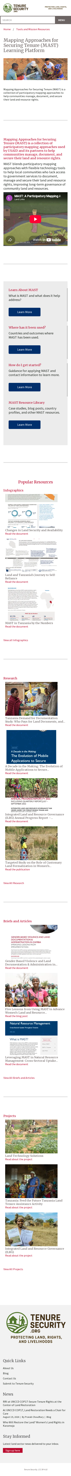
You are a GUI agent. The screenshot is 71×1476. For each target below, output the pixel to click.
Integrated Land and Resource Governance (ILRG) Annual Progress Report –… (34, 816)
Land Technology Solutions (24, 1155)
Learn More (24, 312)
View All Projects (13, 1269)
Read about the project (18, 1159)
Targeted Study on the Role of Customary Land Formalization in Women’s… (33, 864)
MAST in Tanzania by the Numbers (29, 623)
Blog (6, 1373)
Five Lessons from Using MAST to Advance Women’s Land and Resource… (35, 1010)
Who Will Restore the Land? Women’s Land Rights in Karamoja (33, 1424)
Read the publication (17, 869)
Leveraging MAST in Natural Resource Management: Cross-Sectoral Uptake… (31, 1059)
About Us (8, 1368)
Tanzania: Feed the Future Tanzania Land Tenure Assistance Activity (33, 1202)
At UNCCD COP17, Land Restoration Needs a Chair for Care (34, 1411)
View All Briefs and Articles (19, 1077)
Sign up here (13, 1450)
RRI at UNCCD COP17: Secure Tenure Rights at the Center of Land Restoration (32, 1403)
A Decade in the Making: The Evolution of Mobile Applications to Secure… (34, 768)
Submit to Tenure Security (18, 1383)
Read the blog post (16, 1016)
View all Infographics (15, 640)
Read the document (16, 533)
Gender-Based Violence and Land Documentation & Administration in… (31, 962)
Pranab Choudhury (34, 1416)
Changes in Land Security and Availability (34, 530)
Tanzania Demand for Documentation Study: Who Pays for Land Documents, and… (35, 719)
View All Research (13, 883)
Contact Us (9, 1378)
